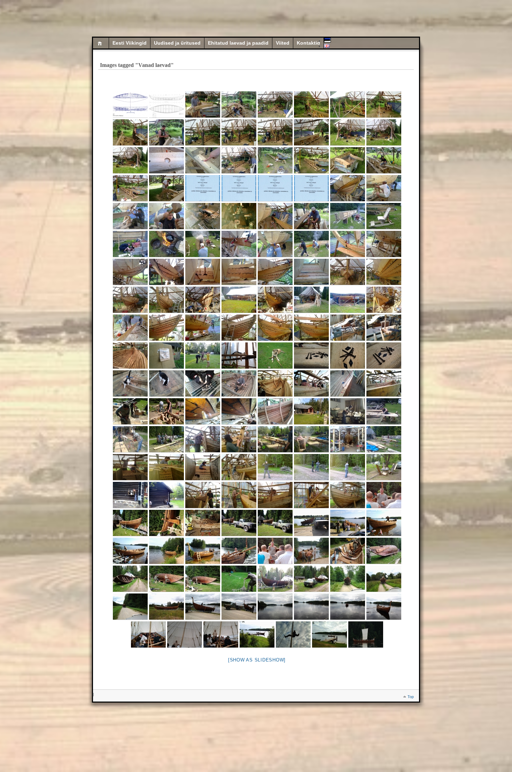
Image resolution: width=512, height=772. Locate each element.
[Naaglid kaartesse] (202, 411)
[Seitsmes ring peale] (202, 300)
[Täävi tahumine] (166, 188)
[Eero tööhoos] (347, 411)
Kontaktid (308, 43)
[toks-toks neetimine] (166, 467)
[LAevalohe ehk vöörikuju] (202, 523)
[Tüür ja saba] (166, 523)
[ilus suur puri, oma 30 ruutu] (184, 634)
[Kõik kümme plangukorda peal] (347, 495)
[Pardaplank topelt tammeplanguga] (347, 383)
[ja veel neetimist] (311, 495)
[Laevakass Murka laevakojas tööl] (239, 355)
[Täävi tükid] (202, 104)
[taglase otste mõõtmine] (239, 579)
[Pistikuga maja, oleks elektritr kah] (130, 495)
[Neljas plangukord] (347, 188)
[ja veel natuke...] (347, 523)
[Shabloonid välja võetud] (130, 355)
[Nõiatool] (383, 216)
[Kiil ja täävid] (275, 104)
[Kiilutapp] (383, 160)
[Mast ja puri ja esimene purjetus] (148, 634)
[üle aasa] (383, 579)
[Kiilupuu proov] (311, 160)
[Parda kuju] (383, 383)
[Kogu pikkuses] (239, 300)
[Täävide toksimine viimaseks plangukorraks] (239, 495)
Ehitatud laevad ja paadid (238, 43)
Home (101, 43)
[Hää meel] (239, 551)
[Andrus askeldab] (130, 551)
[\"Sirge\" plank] (130, 328)
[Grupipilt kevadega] (166, 439)
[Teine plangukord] (383, 244)
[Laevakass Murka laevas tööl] (130, 383)
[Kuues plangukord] (275, 300)
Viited (282, 43)
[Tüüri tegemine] (383, 411)
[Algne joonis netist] (130, 104)
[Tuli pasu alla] (130, 244)
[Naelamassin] (239, 216)
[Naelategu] (202, 216)
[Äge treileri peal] (130, 523)
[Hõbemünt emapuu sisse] (166, 160)
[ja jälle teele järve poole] (311, 579)
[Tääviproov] (311, 104)
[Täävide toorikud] (347, 160)
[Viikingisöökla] (383, 467)
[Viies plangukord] (347, 272)
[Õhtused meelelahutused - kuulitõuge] (275, 467)
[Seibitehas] (202, 383)
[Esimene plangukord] (239, 244)
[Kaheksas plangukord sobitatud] (275, 328)
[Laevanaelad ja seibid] (311, 355)
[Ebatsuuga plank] (275, 216)
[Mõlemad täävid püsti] (347, 132)
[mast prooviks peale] (275, 579)
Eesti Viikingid (130, 43)
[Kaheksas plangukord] (202, 328)
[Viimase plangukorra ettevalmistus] (202, 439)
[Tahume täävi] (239, 104)
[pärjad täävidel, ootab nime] (166, 551)
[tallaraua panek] (383, 551)
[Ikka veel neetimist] (202, 495)
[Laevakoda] (311, 300)
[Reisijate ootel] (202, 551)
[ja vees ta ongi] (383, 523)
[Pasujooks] (311, 244)
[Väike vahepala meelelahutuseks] (166, 355)
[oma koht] (329, 634)
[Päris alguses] (275, 160)
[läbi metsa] (347, 579)
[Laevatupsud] (311, 383)
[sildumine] (257, 634)
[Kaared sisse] (275, 411)
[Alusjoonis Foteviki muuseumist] (166, 104)
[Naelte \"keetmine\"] (166, 244)
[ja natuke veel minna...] (311, 523)
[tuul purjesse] (220, 634)
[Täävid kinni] (239, 160)
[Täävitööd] (383, 104)
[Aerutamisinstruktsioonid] (383, 495)
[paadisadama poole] (275, 606)
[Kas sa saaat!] (130, 467)
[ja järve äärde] (166, 606)
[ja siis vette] (202, 606)
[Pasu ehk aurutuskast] (347, 216)
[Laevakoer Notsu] (275, 355)
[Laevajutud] (311, 551)
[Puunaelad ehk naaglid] (347, 328)
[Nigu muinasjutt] (365, 634)
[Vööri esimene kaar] (275, 383)
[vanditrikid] (293, 634)
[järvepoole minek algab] (239, 523)
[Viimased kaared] (347, 551)
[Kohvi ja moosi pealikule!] (239, 383)
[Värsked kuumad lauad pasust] (202, 244)
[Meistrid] (130, 411)
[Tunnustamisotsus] (202, 188)
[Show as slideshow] (257, 660)
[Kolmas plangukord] (166, 272)
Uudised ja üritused (177, 43)
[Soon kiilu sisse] (383, 188)
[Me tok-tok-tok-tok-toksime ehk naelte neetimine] (347, 439)
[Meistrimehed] (347, 300)
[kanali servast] (130, 606)
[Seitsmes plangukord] (383, 300)
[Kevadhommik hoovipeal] (311, 411)
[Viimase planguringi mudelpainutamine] (383, 439)
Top (411, 697)
